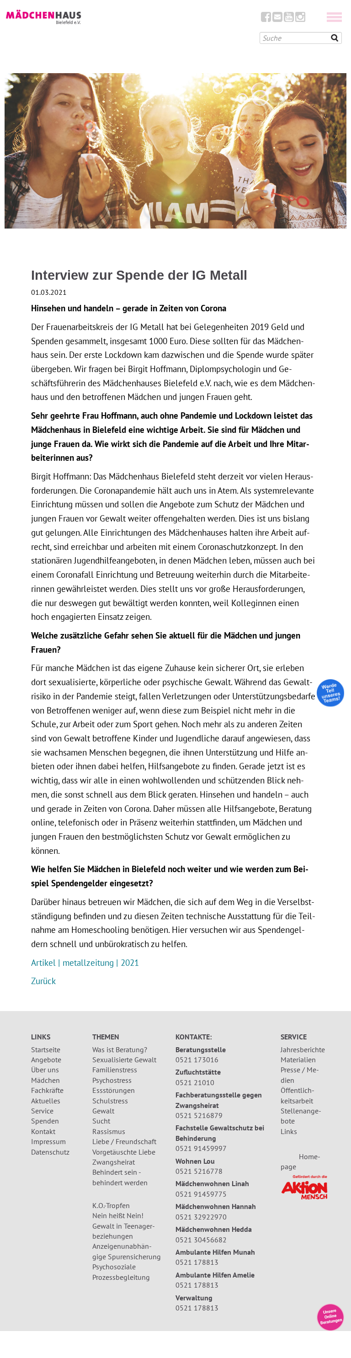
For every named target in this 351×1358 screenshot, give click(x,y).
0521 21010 (195, 1082)
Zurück (43, 980)
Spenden (45, 1120)
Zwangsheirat (113, 1161)
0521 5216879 (199, 1115)
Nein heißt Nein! (118, 1215)
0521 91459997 (201, 1148)
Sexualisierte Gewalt (124, 1059)
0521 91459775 (201, 1193)
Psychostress (112, 1080)
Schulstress (110, 1100)
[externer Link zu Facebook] (266, 19)
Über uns (45, 1069)
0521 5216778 (199, 1171)
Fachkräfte (47, 1090)
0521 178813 (197, 1262)
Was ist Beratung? (119, 1049)
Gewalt (103, 1110)
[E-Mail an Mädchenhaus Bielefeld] (277, 19)
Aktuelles (45, 1100)
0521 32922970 (201, 1216)
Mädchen (45, 1080)
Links (289, 1131)
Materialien (298, 1059)
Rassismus (108, 1131)
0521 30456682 (201, 1239)
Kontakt (43, 1131)
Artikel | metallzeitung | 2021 (85, 962)
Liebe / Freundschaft (124, 1141)
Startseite (45, 1049)
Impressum (48, 1141)
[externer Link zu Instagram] (300, 19)
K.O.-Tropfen (111, 1205)
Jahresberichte (303, 1049)
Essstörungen (113, 1090)
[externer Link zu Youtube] (289, 19)
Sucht (101, 1120)
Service (42, 1110)
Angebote (46, 1059)
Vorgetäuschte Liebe (123, 1151)
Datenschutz (50, 1151)
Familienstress (114, 1069)
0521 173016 (197, 1059)
